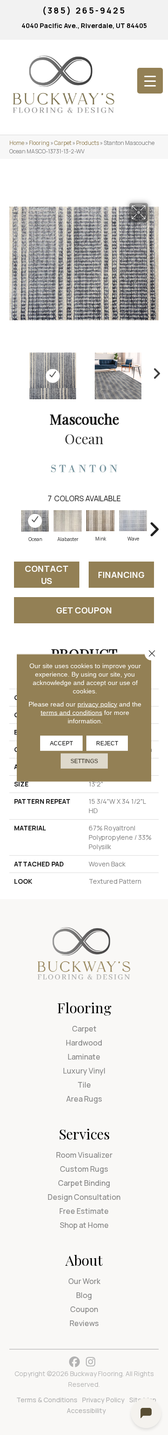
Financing (121, 574)
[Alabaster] (67, 521)
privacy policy (97, 703)
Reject (107, 743)
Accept (61, 743)
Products (87, 143)
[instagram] (91, 1362)
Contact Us (47, 574)
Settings (84, 760)
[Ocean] (35, 521)
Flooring (39, 143)
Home (16, 143)
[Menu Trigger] (150, 81)
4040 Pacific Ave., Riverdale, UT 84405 (84, 25)
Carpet (62, 143)
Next (154, 371)
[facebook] (74, 1362)
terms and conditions (71, 712)
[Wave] (133, 521)
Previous (14, 371)
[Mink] (100, 521)
